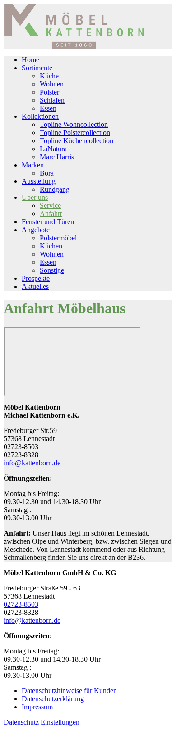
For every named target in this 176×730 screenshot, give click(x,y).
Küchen (51, 246)
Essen (48, 108)
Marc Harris (57, 157)
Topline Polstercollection (75, 132)
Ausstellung (39, 181)
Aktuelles (35, 286)
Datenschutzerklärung (53, 699)
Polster (49, 92)
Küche (49, 76)
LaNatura (53, 149)
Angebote (36, 230)
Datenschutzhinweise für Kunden (69, 690)
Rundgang (54, 189)
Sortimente (37, 68)
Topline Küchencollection (76, 140)
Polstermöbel (58, 238)
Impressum (37, 707)
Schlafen (52, 100)
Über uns (35, 197)
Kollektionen (40, 116)
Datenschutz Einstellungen (41, 722)
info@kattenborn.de (32, 463)
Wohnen (52, 84)
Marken (33, 165)
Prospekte (36, 278)
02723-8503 (21, 604)
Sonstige (52, 270)
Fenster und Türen (48, 221)
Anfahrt (51, 213)
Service (50, 205)
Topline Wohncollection (74, 124)
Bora (47, 173)
